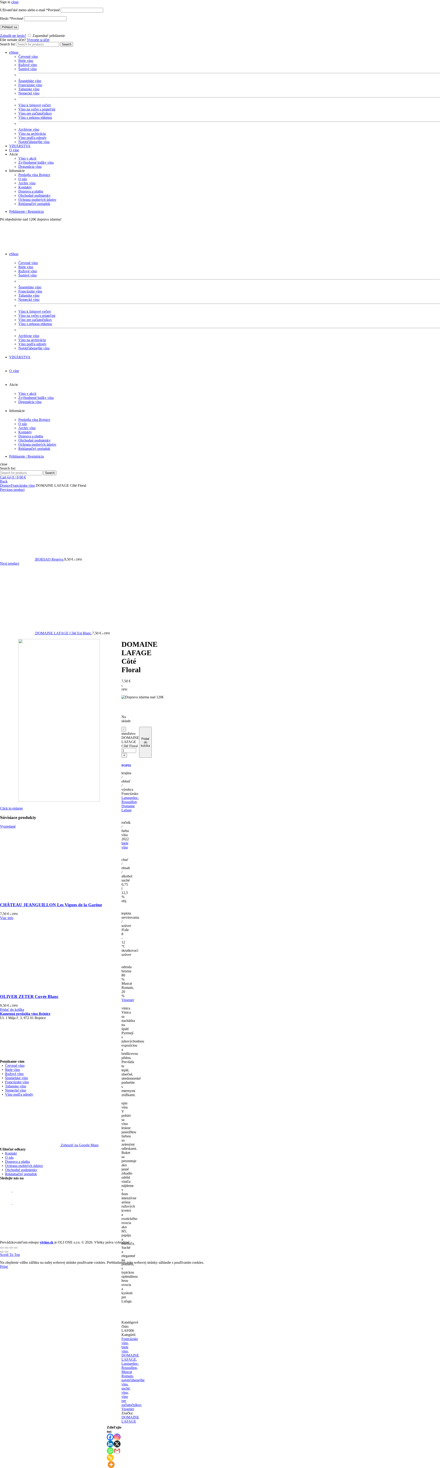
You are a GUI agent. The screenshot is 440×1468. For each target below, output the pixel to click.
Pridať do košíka (145, 742)
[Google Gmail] (117, 1450)
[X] (117, 1443)
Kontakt (11, 1153)
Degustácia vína (29, 167)
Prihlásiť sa (9, 27)
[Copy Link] (110, 1457)
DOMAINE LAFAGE (130, 1357)
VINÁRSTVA (19, 146)
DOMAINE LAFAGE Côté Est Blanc (63, 633)
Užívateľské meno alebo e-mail (30, 10)
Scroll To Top (10, 1255)
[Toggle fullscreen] (11, 1247)
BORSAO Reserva (49, 559)
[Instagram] (117, 1437)
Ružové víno (27, 65)
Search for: (8, 44)
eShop (13, 52)
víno (124, 1392)
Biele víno (25, 61)
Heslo (11, 18)
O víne (14, 150)
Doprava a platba (30, 191)
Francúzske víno (30, 85)
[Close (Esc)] (2, 1247)
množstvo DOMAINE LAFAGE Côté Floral (130, 740)
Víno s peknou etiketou (35, 117)
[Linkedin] (110, 1443)
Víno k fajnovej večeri (34, 105)
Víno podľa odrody (32, 138)
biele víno (124, 845)
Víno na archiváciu (32, 133)
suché (125, 1388)
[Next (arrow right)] (6, 1251)
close (15, 2)
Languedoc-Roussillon (130, 800)
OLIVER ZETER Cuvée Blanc (29, 996)
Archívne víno (28, 129)
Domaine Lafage (128, 808)
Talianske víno (28, 89)
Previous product (12, 490)
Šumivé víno (27, 69)
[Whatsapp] (110, 1450)
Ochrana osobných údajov (37, 200)
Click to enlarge (11, 808)
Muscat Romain (127, 1374)
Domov (5, 485)
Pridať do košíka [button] (12, 1010)
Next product (9, 563)
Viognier (127, 1000)
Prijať (4, 1267)
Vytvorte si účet (38, 40)
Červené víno (28, 56)
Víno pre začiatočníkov (35, 113)
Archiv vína (27, 183)
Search (66, 44)
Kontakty (25, 187)
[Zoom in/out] (15, 1247)
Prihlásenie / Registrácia (26, 211)
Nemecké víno (28, 93)
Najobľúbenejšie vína (34, 142)
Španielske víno (29, 81)
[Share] (6, 1247)
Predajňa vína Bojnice (34, 175)
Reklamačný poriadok (34, 204)
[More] (111, 1464)
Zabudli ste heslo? (13, 36)
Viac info (6, 918)
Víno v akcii (27, 158)
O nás (22, 179)
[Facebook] (110, 1437)
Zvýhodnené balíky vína (36, 162)
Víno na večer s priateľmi (36, 109)
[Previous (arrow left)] (2, 1251)
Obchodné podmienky (34, 195)
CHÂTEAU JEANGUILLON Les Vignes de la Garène (51, 904)
